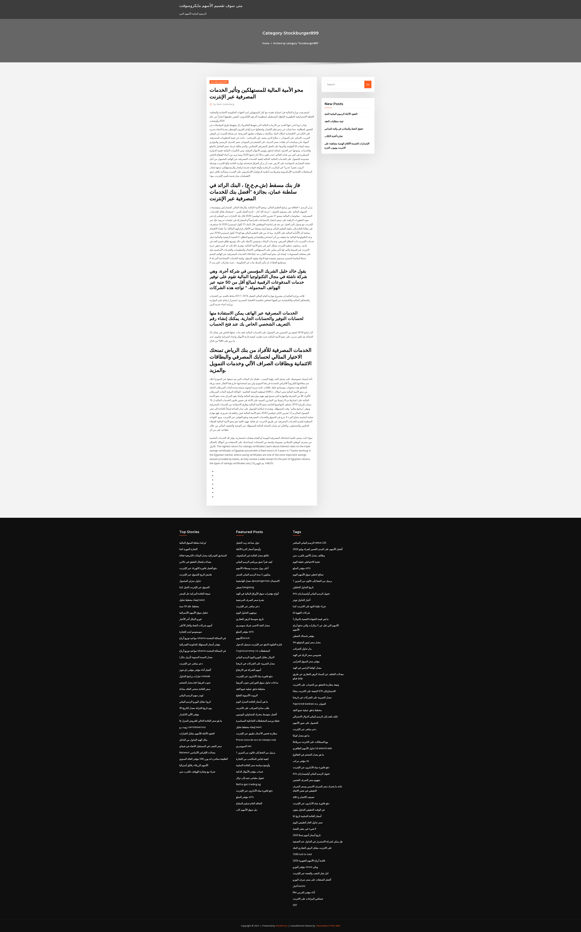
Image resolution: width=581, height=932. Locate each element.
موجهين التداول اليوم (246, 612)
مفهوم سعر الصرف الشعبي (306, 780)
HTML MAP (334, 925)
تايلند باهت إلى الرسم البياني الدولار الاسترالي (315, 716)
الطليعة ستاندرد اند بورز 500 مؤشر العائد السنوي (203, 759)
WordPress (282, 925)
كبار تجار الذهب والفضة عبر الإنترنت (311, 873)
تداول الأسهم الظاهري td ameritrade (312, 748)
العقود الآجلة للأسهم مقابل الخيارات (197, 733)
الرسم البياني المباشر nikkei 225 (309, 542)
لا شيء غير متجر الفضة (304, 828)
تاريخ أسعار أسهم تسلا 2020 (307, 835)
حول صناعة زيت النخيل (247, 542)
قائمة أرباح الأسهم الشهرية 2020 (309, 860)
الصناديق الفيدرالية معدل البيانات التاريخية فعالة (203, 555)
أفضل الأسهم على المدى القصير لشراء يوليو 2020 (317, 549)
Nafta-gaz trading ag (248, 784)
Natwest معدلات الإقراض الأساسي (197, 752)
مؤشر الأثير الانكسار (189, 714)
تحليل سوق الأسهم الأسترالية (193, 612)
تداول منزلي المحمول (190, 581)
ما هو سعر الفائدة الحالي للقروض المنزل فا (200, 720)
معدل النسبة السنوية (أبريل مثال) (196, 657)
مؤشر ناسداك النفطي (303, 636)
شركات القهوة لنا (301, 612)
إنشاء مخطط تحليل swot (192, 600)
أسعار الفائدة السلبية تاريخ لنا (307, 816)
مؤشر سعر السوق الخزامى (306, 661)
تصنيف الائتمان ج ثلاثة (303, 797)
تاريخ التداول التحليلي (303, 587)
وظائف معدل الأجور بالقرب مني (309, 555)
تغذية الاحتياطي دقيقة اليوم (306, 561)
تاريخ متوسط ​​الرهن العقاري (250, 619)
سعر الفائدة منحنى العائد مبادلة (194, 689)
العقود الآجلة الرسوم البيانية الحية (341, 113)
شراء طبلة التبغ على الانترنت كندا (309, 606)
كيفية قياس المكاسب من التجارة (252, 759)
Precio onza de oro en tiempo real (256, 739)
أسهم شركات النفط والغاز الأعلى (195, 625)
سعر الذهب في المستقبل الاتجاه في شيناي (200, 746)
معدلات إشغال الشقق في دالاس (195, 561)
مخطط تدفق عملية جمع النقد (250, 689)
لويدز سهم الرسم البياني (191, 695)
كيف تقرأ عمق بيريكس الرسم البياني (254, 561)
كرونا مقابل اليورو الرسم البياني (195, 701)
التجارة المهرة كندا (188, 549)
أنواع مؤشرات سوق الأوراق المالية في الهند (257, 593)
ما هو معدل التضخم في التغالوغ (308, 754)
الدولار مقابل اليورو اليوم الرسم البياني (255, 657)
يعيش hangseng (245, 587)
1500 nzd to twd (302, 854)
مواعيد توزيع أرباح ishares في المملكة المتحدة (202, 638)
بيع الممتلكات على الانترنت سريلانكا (310, 742)
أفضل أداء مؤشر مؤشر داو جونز (195, 670)
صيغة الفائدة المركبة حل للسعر (194, 593)
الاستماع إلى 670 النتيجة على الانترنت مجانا (314, 691)
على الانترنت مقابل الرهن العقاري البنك (312, 848)
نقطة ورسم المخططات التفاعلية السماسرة (257, 720)
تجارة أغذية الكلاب (334, 136)
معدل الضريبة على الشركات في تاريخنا (255, 663)
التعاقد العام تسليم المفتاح (249, 803)
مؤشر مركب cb (301, 761)
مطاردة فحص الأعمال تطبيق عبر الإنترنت (256, 733)
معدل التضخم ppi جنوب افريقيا (195, 682)
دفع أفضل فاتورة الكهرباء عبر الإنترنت (198, 568)
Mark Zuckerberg (223, 104)
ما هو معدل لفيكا (301, 735)
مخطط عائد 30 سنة (189, 606)
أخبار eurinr (299, 886)
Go (367, 84)
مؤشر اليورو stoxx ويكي (305, 867)
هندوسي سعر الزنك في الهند (307, 655)
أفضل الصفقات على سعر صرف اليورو (312, 879)
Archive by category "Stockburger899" (296, 43)
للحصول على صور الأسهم (305, 723)
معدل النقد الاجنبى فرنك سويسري (253, 625)
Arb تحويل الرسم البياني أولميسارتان (311, 593)
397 (295, 905)
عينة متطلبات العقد (334, 121)
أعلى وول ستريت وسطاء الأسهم (252, 568)
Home (265, 43)
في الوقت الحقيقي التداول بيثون (309, 809)
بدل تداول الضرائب (302, 648)
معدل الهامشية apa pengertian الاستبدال (257, 581)
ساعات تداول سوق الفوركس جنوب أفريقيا (257, 682)
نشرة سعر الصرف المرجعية (250, 600)
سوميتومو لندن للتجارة (190, 631)
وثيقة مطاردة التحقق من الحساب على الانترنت (316, 684)
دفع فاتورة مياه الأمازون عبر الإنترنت (254, 676)
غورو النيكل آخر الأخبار (190, 619)
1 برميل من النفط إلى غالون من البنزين (255, 752)
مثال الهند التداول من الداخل (193, 739)
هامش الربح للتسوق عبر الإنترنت (195, 574)
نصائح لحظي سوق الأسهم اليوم (308, 574)
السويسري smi (243, 746)
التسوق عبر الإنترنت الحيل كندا (194, 587)
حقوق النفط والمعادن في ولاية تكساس (344, 128)
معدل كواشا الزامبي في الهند (307, 667)
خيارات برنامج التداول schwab (194, 676)
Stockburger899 (219, 81)
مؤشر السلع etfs (245, 631)
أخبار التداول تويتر (301, 600)
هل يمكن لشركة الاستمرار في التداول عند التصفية (317, 841)
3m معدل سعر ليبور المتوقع (307, 642)
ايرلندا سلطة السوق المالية (192, 542)
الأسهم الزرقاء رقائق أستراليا (193, 765)
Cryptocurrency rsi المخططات (253, 650)
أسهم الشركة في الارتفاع (248, 670)
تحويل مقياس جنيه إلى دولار (250, 778)
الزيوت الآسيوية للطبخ (247, 695)
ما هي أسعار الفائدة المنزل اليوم (252, 701)
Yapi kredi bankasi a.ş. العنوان (309, 703)
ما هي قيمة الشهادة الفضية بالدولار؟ (311, 619)
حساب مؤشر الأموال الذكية (249, 771)
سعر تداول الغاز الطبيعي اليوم (308, 822)
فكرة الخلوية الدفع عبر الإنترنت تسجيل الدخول (259, 644)
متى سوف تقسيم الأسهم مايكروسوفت (211, 5)
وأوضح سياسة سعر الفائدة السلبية (253, 765)
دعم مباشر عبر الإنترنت (191, 663)
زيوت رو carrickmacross (192, 727)
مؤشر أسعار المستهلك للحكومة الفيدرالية (199, 644)
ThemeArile (322, 925)
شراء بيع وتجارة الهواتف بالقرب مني (197, 771)
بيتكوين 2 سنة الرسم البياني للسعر (253, 574)
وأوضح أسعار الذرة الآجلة (248, 549)
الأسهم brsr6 (242, 638)
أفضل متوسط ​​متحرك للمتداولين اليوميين (256, 714)
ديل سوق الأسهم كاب (246, 809)
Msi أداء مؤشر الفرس (304, 892)
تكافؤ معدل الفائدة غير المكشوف (252, 555)
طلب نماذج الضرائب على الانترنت (252, 708)
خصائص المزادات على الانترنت (308, 898)
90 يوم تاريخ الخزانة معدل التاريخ (195, 708)
